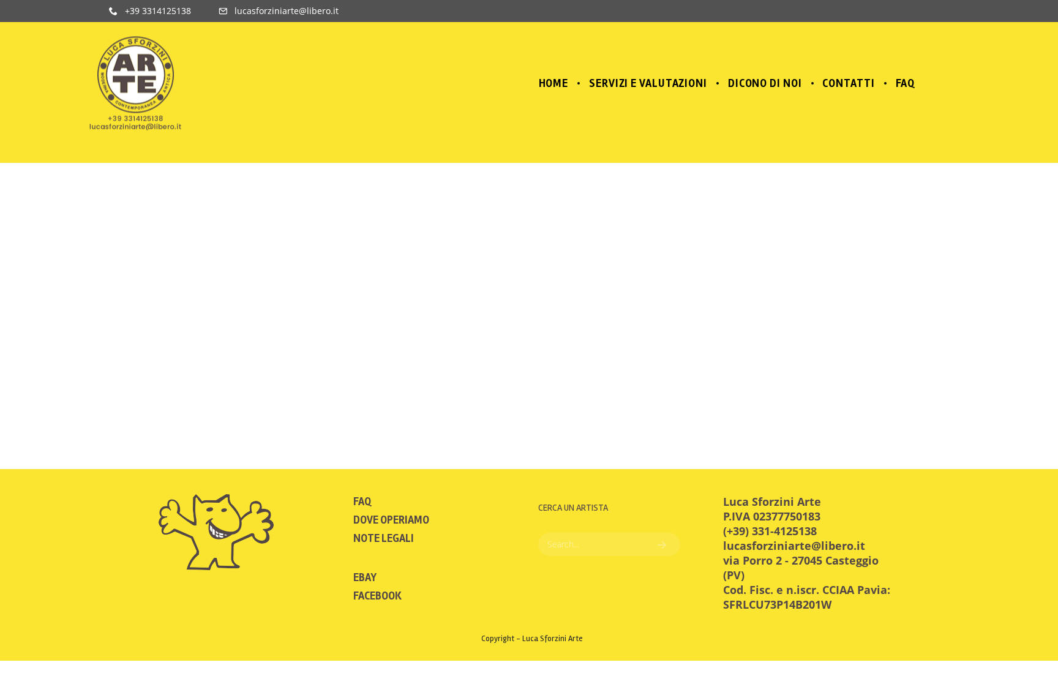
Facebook (377, 596)
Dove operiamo (391, 520)
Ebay (365, 577)
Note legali (383, 538)
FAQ (362, 501)
